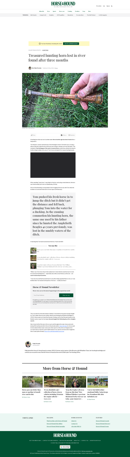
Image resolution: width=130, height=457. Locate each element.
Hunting (45, 50)
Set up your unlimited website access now (54, 331)
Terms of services (51, 299)
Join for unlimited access (71, 43)
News (48, 11)
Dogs (84, 11)
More (89, 11)
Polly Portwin (37, 68)
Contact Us (74, 423)
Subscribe (41, 11)
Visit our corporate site (86, 451)
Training (70, 11)
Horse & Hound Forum (102, 426)
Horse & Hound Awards (102, 421)
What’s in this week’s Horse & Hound (57, 421)
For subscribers (80, 15)
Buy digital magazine (66, 440)
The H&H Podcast (91, 15)
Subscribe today (63, 326)
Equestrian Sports (35, 50)
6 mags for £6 (43, 15)
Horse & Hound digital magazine (56, 426)
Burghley (51, 15)
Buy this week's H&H (35, 440)
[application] (53, 165)
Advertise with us (95, 440)
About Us (73, 421)
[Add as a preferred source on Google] (65, 447)
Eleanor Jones (27, 397)
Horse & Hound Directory (103, 423)
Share (34, 135)
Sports (54, 11)
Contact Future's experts (50, 440)
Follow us (65, 135)
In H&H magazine (103, 15)
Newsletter (70, 15)
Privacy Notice (38, 301)
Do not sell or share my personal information (65, 443)
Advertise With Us (76, 426)
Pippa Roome (92, 399)
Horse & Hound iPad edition (54, 423)
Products (77, 11)
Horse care (62, 11)
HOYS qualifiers (60, 15)
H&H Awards (33, 15)
